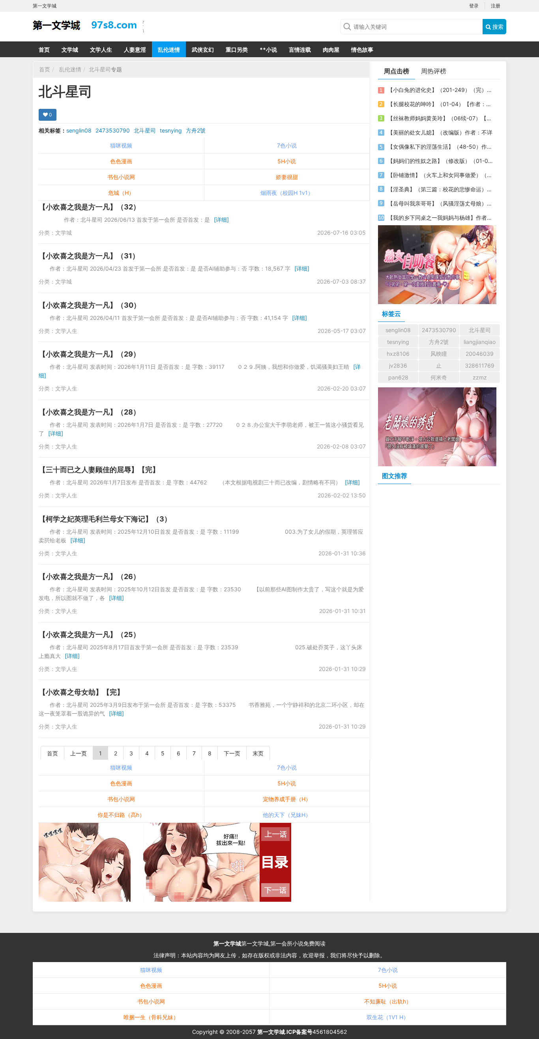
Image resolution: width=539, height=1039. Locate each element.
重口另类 (237, 49)
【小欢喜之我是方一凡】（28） (89, 412)
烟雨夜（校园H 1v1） (286, 192)
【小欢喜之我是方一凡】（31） (89, 256)
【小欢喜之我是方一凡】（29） (89, 354)
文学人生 (101, 49)
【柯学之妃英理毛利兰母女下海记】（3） (105, 519)
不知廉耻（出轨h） (388, 1001)
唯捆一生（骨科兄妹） (151, 1017)
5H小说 (286, 161)
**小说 (268, 49)
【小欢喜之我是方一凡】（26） (89, 576)
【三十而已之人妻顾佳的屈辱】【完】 (99, 469)
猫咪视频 (121, 145)
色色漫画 (121, 161)
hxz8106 (398, 353)
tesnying (171, 130)
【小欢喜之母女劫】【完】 (81, 692)
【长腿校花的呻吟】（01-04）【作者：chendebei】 (440, 104)
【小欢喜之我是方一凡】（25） (89, 634)
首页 (44, 49)
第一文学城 (227, 943)
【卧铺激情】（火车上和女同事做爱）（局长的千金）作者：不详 (440, 175)
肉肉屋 (331, 49)
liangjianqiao (480, 341)
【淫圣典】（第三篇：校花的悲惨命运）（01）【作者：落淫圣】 (440, 189)
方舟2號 (196, 130)
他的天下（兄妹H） (287, 814)
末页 (258, 753)
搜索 (497, 26)
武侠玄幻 (203, 49)
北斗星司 (100, 69)
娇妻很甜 (287, 177)
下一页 (232, 753)
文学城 (70, 49)
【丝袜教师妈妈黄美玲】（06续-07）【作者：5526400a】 (440, 118)
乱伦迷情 (169, 49)
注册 (495, 6)
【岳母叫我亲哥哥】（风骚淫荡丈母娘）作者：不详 (440, 203)
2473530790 (112, 130)
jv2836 (398, 365)
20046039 (480, 353)
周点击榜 (396, 71)
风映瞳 (438, 353)
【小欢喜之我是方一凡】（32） (89, 207)
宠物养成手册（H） (287, 799)
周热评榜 (433, 71)
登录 (474, 6)
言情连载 (300, 49)
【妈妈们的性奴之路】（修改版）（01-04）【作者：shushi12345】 (440, 160)
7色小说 (287, 145)
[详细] (221, 219)
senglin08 (79, 130)
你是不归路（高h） (121, 814)
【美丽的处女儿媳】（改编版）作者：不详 (439, 132)
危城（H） (121, 192)
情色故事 (362, 49)
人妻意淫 (135, 49)
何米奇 (438, 377)
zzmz (480, 377)
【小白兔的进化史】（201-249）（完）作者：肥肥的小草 (440, 89)
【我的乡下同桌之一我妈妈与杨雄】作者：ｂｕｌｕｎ (440, 217)
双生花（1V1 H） (388, 1017)
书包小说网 (121, 177)
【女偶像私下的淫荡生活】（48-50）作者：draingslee (440, 146)
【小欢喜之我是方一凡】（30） (89, 305)
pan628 (398, 377)
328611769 (479, 365)
